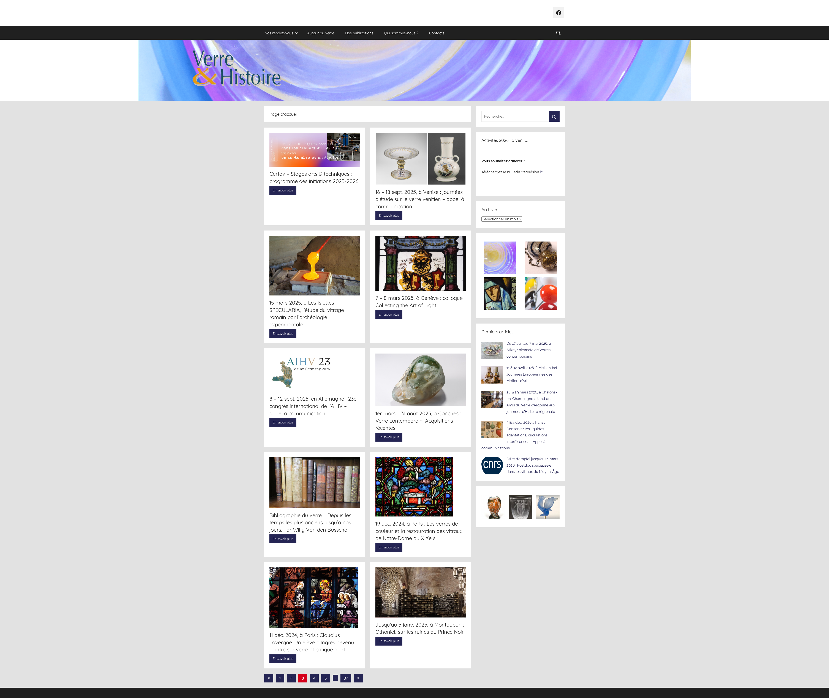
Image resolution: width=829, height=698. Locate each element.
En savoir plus (283, 190)
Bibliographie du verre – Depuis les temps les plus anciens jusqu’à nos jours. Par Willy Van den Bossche (310, 522)
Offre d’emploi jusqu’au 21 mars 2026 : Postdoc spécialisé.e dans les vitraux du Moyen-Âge (532, 465)
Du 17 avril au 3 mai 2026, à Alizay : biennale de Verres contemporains (528, 349)
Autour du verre (320, 33)
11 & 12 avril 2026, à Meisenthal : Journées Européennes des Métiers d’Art (532, 374)
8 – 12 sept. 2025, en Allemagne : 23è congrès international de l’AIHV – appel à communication (312, 405)
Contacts (436, 33)
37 (346, 678)
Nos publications (359, 33)
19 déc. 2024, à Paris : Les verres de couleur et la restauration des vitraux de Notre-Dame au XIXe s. (418, 530)
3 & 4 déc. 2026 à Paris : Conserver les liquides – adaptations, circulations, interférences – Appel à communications (514, 435)
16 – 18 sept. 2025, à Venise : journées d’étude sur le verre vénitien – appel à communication (419, 199)
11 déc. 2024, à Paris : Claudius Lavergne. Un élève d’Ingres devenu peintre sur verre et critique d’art (311, 642)
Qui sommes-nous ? (401, 33)
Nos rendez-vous (279, 33)
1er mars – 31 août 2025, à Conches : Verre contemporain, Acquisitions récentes (418, 420)
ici (542, 172)
